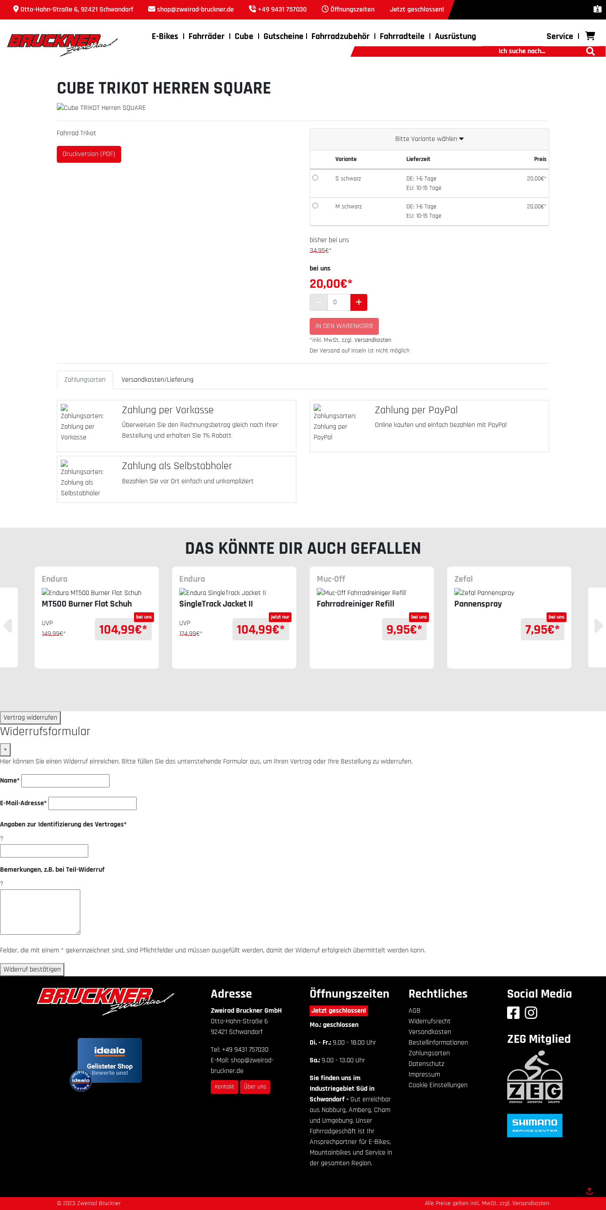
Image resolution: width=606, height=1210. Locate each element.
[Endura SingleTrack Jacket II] (234, 593)
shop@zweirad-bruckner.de (195, 9)
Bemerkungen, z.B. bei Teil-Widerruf (52, 869)
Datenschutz (426, 1064)
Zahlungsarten (85, 379)
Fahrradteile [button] (402, 36)
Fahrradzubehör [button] (340, 36)
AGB (415, 1010)
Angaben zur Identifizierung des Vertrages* (63, 824)
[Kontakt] (598, 9)
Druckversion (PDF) (89, 154)
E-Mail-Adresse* (23, 803)
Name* (10, 780)
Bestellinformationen (438, 1042)
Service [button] (560, 36)
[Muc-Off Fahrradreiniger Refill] (372, 593)
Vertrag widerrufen (30, 717)
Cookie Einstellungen (438, 1085)
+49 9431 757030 (282, 9)
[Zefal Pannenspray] (509, 593)
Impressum (424, 1074)
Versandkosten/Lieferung (157, 379)
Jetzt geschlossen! (338, 1010)
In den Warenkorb (344, 326)
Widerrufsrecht (430, 1021)
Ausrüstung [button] (455, 36)
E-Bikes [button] (165, 36)
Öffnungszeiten (352, 9)
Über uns (255, 1087)
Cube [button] (244, 36)
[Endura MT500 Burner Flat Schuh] (97, 593)
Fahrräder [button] (206, 36)
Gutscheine (283, 36)
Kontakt (224, 1087)
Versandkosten (372, 340)
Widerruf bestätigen (32, 969)
